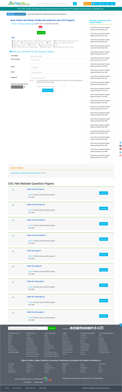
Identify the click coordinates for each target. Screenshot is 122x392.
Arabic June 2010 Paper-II (36, 220)
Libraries (46, 342)
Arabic (30, 194)
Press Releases (85, 344)
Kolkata (10, 368)
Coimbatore (29, 366)
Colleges (28, 338)
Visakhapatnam (49, 368)
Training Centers (31, 346)
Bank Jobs (65, 338)
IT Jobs (64, 336)
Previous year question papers (44, 194)
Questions (83, 336)
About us (10, 336)
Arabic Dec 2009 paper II (35, 281)
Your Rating (14, 55)
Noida (64, 366)
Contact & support (13, 352)
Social (88, 4)
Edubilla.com (14, 333)
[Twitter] (74, 329)
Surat (100, 372)
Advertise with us (13, 350)
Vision (10, 338)
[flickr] (89, 329)
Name (13, 66)
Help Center (42, 388)
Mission (10, 340)
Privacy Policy (17, 388)
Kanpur (83, 370)
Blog (9, 342)
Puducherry (29, 370)
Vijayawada (47, 366)
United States (103, 346)
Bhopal (101, 370)
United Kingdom (103, 348)
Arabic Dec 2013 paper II (35, 312)
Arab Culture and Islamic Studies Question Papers (26, 173)
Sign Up (104, 4)
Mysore (83, 366)
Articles (83, 340)
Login (111, 4)
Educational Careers (32, 356)
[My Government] (47, 379)
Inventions (47, 344)
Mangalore (84, 368)
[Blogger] (101, 329)
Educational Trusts (31, 352)
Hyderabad (11, 370)
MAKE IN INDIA (38, 382)
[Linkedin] (80, 329)
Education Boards (31, 350)
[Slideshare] (98, 329)
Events (46, 338)
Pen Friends (84, 338)
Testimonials (84, 350)
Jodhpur (46, 364)
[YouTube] (92, 329)
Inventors (83, 354)
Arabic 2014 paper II (34, 250)
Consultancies (30, 344)
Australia (101, 340)
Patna (64, 370)
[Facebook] (71, 329)
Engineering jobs (67, 348)
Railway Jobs (66, 342)
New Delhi (11, 364)
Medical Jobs (66, 344)
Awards (64, 354)
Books (46, 336)
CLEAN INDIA (27, 382)
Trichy (28, 372)
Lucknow (47, 370)
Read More (103, 193)
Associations (30, 342)
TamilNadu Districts (104, 352)
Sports (82, 352)
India (100, 336)
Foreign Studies (103, 350)
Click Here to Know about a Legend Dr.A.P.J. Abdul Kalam (82, 378)
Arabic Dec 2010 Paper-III (36, 204)
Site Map (10, 346)
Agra (63, 368)
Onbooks (47, 350)
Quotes (83, 342)
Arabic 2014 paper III (34, 266)
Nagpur (46, 372)
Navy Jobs (65, 340)
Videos (46, 340)
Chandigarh (102, 364)
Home (7, 388)
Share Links (11, 348)
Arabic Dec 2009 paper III (36, 297)
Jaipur (82, 364)
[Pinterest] (83, 329)
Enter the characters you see (19, 84)
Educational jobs (67, 346)
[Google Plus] (77, 329)
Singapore (102, 342)
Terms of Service (30, 388)
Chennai (28, 364)
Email (13, 72)
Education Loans (67, 352)
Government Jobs (67, 350)
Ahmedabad (11, 372)
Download (41, 33)
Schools (28, 336)
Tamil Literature (49, 348)
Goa (100, 366)
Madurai (28, 368)
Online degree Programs (51, 354)
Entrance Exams (49, 346)
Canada (101, 338)
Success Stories (85, 346)
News (9, 344)
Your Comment (15, 59)
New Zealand (102, 344)
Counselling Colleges (50, 352)
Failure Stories (85, 348)
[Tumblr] (86, 329)
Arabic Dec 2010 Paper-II (35, 189)
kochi (64, 372)
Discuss (96, 4)
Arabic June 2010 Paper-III (36, 235)
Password (14, 77)
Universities (29, 340)
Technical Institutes (32, 348)
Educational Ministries (32, 354)
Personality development (51, 356)
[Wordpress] (95, 329)
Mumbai (10, 366)
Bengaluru (65, 364)
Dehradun (83, 372)
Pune (100, 368)
